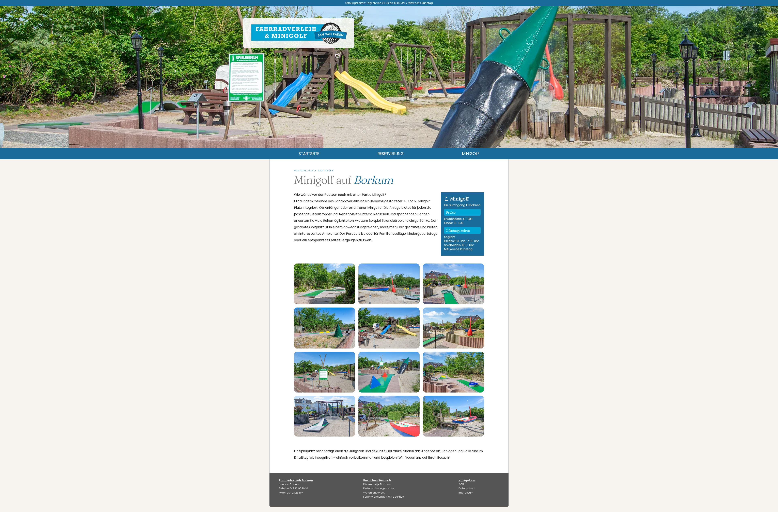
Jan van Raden (289, 484)
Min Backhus (383, 496)
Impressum (465, 492)
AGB (461, 484)
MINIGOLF (470, 153)
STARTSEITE (309, 153)
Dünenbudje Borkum (376, 484)
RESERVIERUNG (391, 153)
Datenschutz (466, 488)
